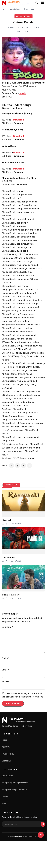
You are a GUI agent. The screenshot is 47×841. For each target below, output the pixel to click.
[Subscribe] (43, 824)
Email (5, 669)
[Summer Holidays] (23, 578)
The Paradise (8, 557)
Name (6, 658)
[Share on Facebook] (17, 465)
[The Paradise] (23, 540)
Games (5, 796)
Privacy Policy (8, 754)
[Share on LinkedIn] (23, 465)
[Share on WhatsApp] (29, 465)
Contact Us (6, 761)
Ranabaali (6, 520)
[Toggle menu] (42, 2)
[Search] (36, 2)
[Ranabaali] (23, 503)
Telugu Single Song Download (15, 783)
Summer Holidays (11, 594)
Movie (22, 93)
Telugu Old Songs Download (14, 790)
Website (6, 681)
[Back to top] (41, 835)
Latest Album (15, 9)
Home (4, 9)
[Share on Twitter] (11, 465)
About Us (6, 747)
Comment (7, 627)
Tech (4, 803)
